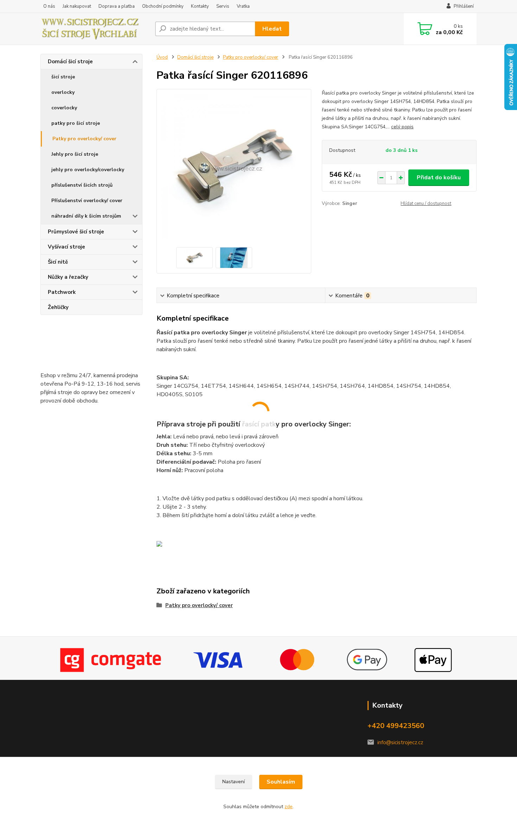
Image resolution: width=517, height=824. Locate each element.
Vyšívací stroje (66, 246)
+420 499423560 (396, 725)
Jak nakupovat (77, 6)
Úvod (162, 57)
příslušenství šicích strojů (82, 185)
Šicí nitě (58, 261)
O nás (49, 6)
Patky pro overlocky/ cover (84, 138)
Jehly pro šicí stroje (74, 154)
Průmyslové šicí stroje (76, 231)
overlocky (63, 92)
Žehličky (58, 307)
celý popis (402, 126)
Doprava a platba (116, 6)
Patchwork (62, 292)
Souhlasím (281, 782)
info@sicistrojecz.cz (400, 742)
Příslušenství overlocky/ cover (86, 200)
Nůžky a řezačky (68, 277)
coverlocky (64, 107)
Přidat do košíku (439, 177)
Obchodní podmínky (163, 6)
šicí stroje (63, 76)
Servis (222, 6)
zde (289, 806)
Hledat (272, 29)
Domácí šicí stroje (70, 61)
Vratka (243, 6)
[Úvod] (94, 29)
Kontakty (200, 6)
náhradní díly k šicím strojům (86, 216)
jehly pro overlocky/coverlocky (87, 169)
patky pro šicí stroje (75, 123)
